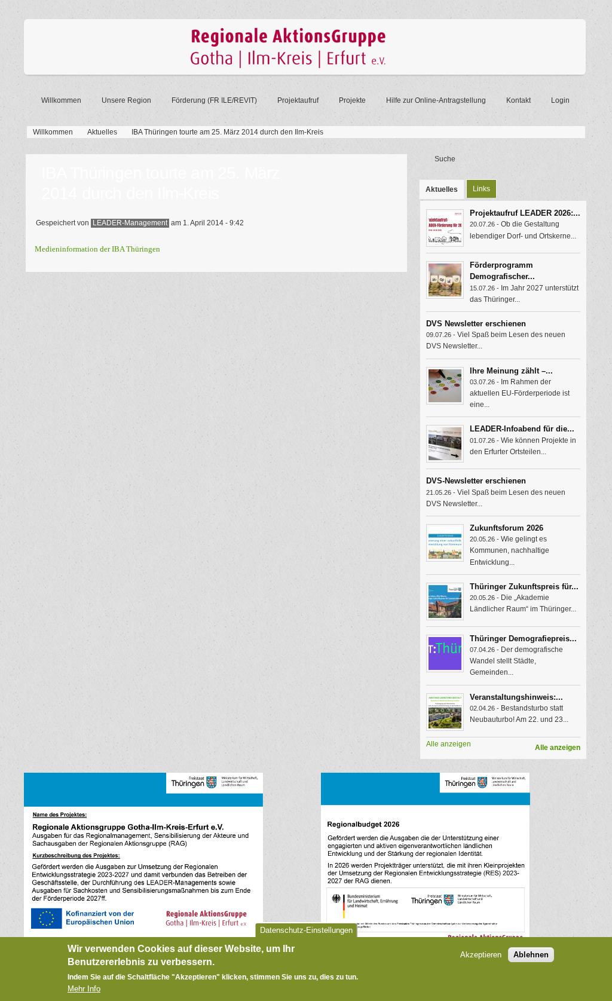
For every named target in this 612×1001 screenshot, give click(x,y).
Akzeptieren (480, 954)
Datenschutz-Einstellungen (306, 930)
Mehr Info (84, 988)
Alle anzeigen (557, 747)
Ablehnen (531, 954)
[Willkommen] (305, 72)
